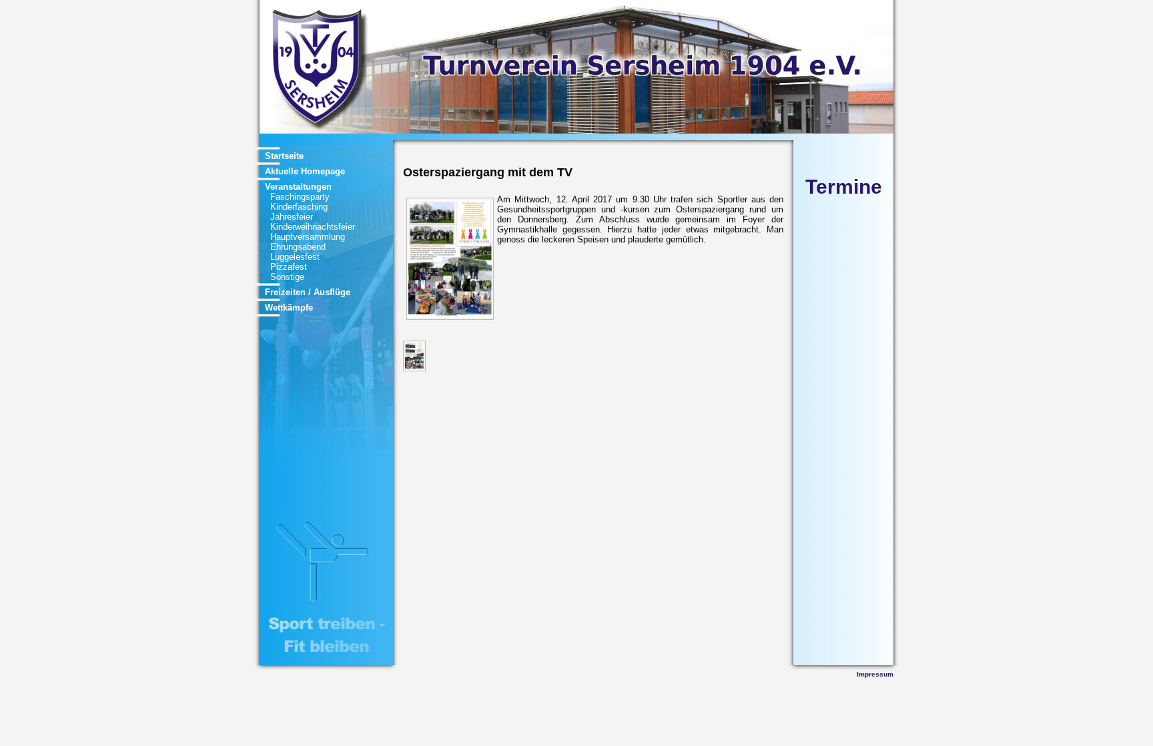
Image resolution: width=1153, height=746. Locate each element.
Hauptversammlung (307, 237)
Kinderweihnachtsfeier (312, 227)
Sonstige (287, 277)
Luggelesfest (295, 257)
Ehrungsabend (298, 247)
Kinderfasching (299, 207)
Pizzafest (288, 267)
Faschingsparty (300, 197)
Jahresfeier (291, 217)
